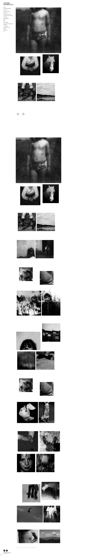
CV (4, 31)
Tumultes (5, 12)
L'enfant (5, 10)
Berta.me (8, 553)
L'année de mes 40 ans (8, 15)
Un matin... (5, 16)
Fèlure (4, 28)
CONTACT (5, 30)
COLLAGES (5, 22)
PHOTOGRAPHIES (7, 8)
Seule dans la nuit (7, 14)
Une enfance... (6, 18)
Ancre (4, 19)
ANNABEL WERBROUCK (8, 3)
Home (4, 7)
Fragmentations (6, 27)
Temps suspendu (6, 11)
